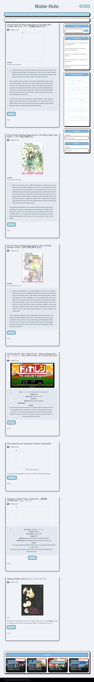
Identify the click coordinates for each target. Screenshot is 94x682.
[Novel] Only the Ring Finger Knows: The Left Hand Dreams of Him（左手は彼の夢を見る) (29, 246)
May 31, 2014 (15, 29)
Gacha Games (11, 661)
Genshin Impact (33, 663)
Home (31, 14)
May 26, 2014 (15, 140)
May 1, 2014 (15, 582)
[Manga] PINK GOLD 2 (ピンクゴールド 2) (26, 579)
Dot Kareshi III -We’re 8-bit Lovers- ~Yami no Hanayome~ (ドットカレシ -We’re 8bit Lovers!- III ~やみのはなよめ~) (32, 355)
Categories (68, 135)
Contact (62, 14)
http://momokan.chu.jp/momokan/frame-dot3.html (37, 403)
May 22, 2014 (15, 250)
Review (11, 114)
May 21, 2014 (15, 360)
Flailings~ (12, 477)
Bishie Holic (47, 6)
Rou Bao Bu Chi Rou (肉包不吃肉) (57, 662)
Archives (67, 147)
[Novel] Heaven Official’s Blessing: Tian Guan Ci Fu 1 (77, 111)
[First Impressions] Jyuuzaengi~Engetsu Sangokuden (29, 443)
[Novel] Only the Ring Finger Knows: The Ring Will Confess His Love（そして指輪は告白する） (29, 26)
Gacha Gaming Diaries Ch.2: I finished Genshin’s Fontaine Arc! (36, 668)
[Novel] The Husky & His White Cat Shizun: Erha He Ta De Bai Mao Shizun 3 (77, 82)
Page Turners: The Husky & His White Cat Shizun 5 (57, 668)
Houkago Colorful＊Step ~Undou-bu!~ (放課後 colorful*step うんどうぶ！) (27, 500)
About (36, 14)
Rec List (43, 14)
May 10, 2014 (15, 447)
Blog (30, 661)
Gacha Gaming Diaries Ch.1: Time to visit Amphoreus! (77, 668)
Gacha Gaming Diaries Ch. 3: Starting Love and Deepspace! (15, 668)
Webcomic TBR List (53, 14)
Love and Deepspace (13, 663)
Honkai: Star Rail (75, 663)
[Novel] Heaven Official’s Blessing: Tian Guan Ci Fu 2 (77, 102)
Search (77, 26)
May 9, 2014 (15, 503)
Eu (10, 29)
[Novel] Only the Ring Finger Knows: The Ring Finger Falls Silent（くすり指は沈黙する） (32, 136)
